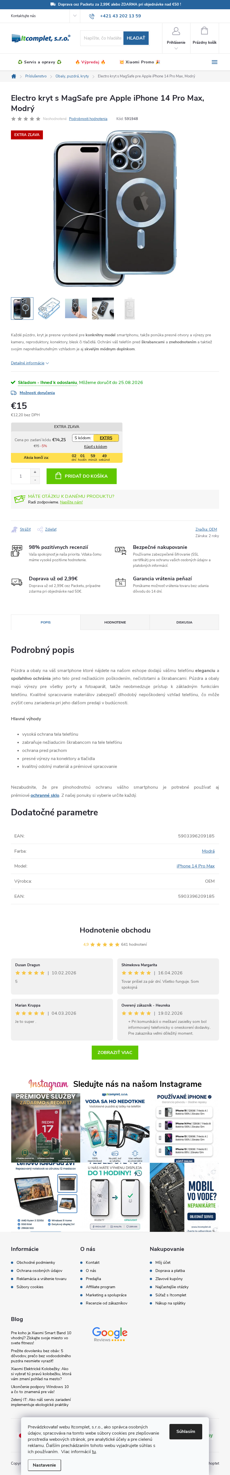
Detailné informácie (27, 363)
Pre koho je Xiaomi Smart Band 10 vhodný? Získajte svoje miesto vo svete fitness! (41, 1338)
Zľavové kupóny (169, 1279)
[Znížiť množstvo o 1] (35, 480)
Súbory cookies (30, 1287)
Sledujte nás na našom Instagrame (137, 1084)
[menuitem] (39, 62)
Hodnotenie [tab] (115, 622)
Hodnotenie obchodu (115, 930)
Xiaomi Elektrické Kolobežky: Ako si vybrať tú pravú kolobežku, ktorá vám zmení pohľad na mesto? (41, 1374)
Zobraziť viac (115, 1053)
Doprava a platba (170, 1271)
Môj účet (163, 1262)
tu (94, 1452)
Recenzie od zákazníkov (106, 1303)
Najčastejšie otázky (171, 1287)
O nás (91, 1271)
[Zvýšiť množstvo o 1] (35, 472)
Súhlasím (185, 1431)
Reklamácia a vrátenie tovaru (41, 1279)
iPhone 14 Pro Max (196, 866)
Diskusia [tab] (184, 622)
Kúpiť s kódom (95, 446)
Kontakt (93, 1262)
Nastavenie (44, 1465)
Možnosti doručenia (37, 392)
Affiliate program (100, 1287)
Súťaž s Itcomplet (170, 1295)
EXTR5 (106, 438)
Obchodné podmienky (36, 1262)
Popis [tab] (46, 622)
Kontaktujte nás (23, 16)
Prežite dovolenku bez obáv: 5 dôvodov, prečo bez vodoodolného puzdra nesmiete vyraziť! (41, 1356)
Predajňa (93, 1279)
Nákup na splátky (170, 1303)
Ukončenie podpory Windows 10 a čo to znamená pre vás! (40, 1389)
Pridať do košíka (86, 476)
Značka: (206, 529)
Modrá (208, 851)
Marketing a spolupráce (106, 1295)
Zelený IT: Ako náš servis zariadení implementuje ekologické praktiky (41, 1402)
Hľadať (136, 38)
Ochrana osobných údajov (39, 1271)
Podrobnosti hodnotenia (88, 119)
